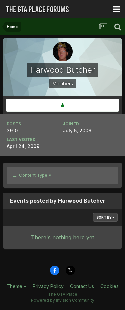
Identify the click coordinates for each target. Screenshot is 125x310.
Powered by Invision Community (62, 300)
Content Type (32, 175)
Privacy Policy (48, 286)
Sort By (104, 217)
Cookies (109, 286)
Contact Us (82, 286)
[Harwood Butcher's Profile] (62, 105)
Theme (15, 286)
